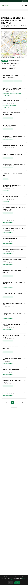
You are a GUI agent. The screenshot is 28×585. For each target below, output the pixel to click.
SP (13, 14)
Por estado (11, 14)
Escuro (25, 1)
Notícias (17, 9)
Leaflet (18, 56)
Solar (23, 9)
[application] (14, 44)
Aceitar (17, 582)
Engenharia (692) (5, 63)
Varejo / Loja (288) (14, 63)
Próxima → (14, 406)
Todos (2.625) (4, 60)
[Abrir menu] (25, 5)
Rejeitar (10, 582)
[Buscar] (22, 5)
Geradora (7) (4, 68)
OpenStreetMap (24, 56)
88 (22, 402)
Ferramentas (11, 9)
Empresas (4, 9)
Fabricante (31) (16, 65)
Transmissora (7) (12, 68)
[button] (14, 43)
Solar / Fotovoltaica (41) (6, 65)
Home (2, 14)
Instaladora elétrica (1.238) (14, 60)
